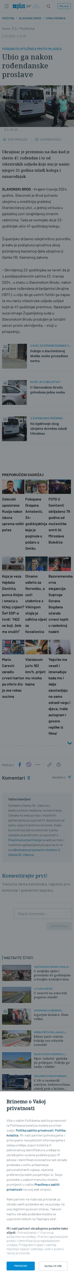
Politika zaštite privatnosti (34, 1130)
